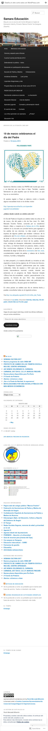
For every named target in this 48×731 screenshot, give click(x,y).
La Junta (15, 300)
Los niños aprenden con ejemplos (15, 114)
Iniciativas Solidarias (10, 76)
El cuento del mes (9, 109)
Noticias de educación (14, 584)
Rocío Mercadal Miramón (35, 699)
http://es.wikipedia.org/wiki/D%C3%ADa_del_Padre (23, 295)
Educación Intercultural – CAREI (15, 542)
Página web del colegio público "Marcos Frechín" (21, 505)
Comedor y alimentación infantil (29, 104)
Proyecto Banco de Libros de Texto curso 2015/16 (20, 86)
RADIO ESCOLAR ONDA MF (13, 90)
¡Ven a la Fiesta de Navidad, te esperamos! (19, 381)
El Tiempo (7, 523)
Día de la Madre (19, 236)
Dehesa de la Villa (32, 226)
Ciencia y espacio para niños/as (14, 53)
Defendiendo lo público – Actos (14, 62)
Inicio (6, 49)
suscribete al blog (11, 325)
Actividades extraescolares (13, 550)
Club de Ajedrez (25, 100)
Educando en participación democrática (16, 67)
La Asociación (32, 95)
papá (26, 302)
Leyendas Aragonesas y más (13, 81)
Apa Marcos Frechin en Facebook (16, 436)
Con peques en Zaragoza (13, 540)
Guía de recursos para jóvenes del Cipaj (18, 537)
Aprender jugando (10, 104)
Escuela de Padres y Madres (13, 72)
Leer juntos (24, 76)
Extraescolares (30, 72)
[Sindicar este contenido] (4, 356)
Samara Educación (16, 19)
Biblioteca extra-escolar (18, 49)
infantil (10, 302)
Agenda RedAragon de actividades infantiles (23, 595)
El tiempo (7, 609)
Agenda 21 (7, 530)
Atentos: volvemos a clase (13, 379)
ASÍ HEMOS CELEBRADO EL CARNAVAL (18, 369)
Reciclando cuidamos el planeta (14, 95)
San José (40, 250)
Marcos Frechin (18, 302)
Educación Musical (10, 100)
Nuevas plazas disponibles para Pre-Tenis (19, 374)
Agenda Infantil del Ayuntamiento (16, 532)
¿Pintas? (32, 114)
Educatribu (8, 547)
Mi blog (9, 356)
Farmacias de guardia (11, 545)
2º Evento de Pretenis (11, 376)
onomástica (31, 250)
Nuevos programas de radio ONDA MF (17, 361)
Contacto (22, 109)
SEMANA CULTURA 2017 (12, 359)
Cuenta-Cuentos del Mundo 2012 (14, 58)
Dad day (29, 300)
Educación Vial (9, 118)
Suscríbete (8, 309)
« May (11, 422)
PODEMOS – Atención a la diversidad (17, 535)
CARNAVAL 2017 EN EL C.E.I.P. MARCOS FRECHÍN (22, 371)
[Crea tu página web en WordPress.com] (24, 2)
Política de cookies (23, 722)
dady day (36, 300)
